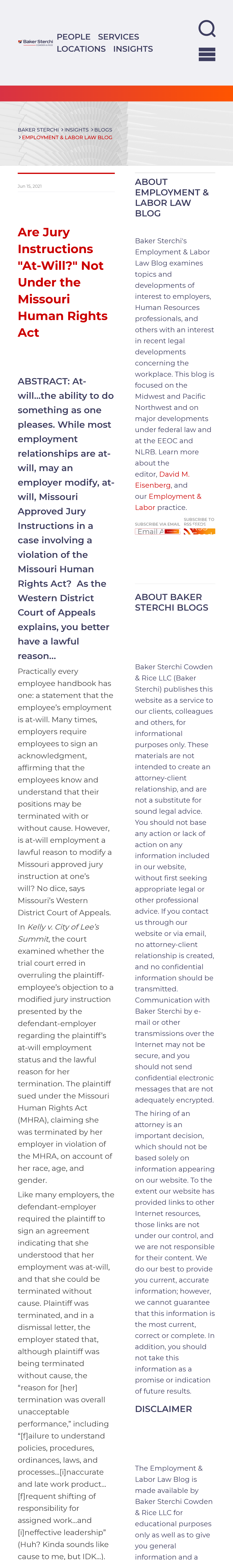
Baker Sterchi (38, 130)
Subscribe (172, 531)
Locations (81, 49)
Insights (133, 49)
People (74, 37)
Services (118, 37)
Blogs (103, 130)
